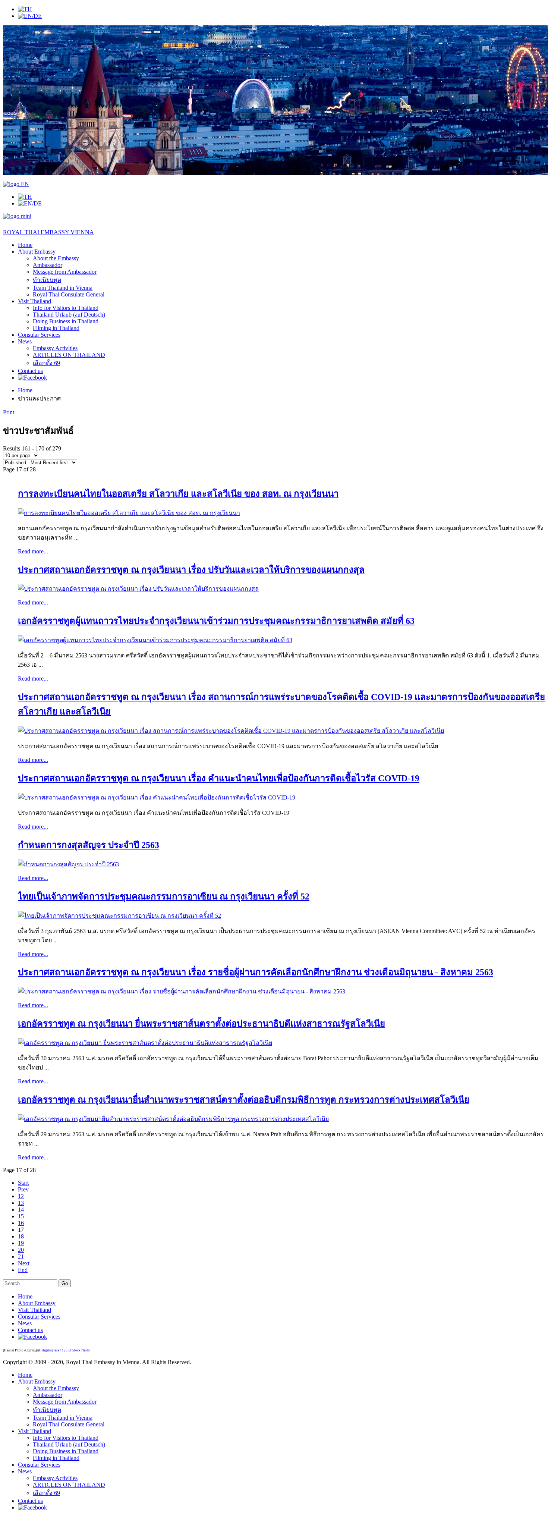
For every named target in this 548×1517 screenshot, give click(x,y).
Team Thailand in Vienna (62, 288)
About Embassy (37, 251)
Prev (23, 1189)
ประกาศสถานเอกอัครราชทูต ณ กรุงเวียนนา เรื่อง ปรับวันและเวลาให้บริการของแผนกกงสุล (191, 570)
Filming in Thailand (56, 328)
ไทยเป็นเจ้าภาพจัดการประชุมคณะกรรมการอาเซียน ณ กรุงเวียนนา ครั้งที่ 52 (163, 896)
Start (23, 1183)
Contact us (30, 371)
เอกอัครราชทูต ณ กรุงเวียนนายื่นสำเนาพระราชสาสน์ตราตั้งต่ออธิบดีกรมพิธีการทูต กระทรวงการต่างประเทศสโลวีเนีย (243, 1100)
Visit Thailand (34, 301)
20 (21, 1250)
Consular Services (39, 335)
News (25, 341)
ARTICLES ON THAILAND (69, 355)
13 (21, 1203)
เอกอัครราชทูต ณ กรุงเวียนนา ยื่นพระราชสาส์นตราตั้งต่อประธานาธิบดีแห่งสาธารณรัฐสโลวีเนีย (201, 1023)
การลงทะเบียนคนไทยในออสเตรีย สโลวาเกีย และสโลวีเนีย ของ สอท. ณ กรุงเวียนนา (178, 494)
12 (21, 1196)
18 (21, 1236)
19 (21, 1243)
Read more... (33, 551)
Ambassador (47, 265)
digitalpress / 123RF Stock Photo (66, 1350)
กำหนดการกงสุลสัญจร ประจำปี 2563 (88, 845)
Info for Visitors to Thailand (65, 308)
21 (21, 1256)
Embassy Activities (55, 348)
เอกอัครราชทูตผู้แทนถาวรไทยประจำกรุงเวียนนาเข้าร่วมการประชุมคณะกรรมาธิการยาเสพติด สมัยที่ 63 (216, 621)
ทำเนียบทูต (47, 280)
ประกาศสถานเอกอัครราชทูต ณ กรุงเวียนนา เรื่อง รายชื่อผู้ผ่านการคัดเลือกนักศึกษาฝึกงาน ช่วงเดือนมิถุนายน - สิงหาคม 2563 (255, 972)
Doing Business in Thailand (65, 321)
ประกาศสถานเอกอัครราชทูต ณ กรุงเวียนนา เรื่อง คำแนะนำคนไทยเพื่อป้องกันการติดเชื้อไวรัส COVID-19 (218, 778)
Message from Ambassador (65, 271)
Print (8, 412)
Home (25, 245)
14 (21, 1209)
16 (21, 1223)
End (23, 1270)
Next (23, 1263)
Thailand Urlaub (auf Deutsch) (69, 314)
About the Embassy (56, 258)
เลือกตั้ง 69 (46, 363)
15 (21, 1216)
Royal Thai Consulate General (68, 294)
